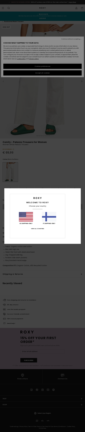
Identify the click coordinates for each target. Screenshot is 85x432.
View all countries (37, 228)
